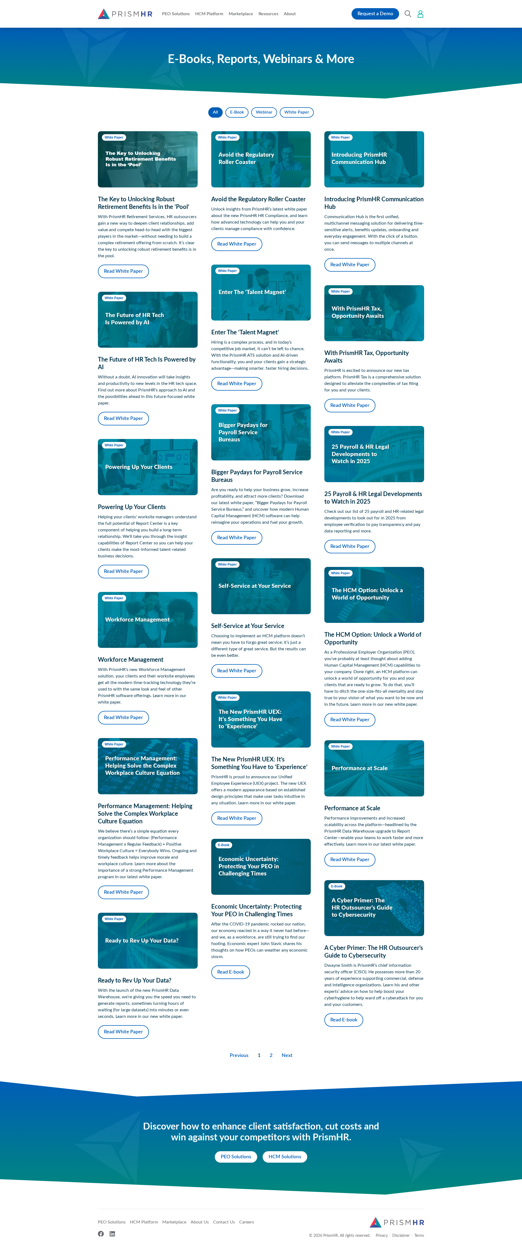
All (215, 112)
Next (287, 1055)
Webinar (264, 112)
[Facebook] (101, 1234)
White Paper (296, 112)
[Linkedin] (112, 1234)
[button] (176, 14)
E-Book (237, 112)
